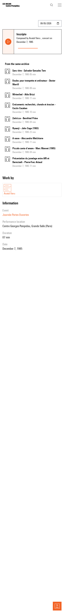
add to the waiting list (50, 47)
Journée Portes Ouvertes (15, 214)
